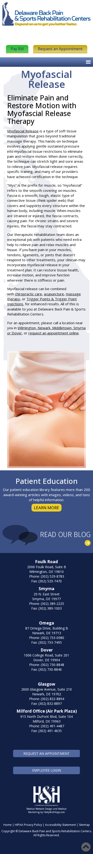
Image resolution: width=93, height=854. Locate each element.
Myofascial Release (23, 131)
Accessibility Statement (60, 825)
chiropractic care (28, 294)
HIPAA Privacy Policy (28, 825)
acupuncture (54, 294)
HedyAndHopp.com (54, 812)
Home (7, 825)
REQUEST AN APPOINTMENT (46, 753)
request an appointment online (53, 333)
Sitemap (84, 825)
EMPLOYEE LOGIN (46, 770)
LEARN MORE (46, 507)
